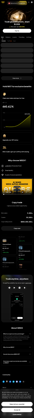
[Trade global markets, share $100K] (17, 12)
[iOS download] (19, 288)
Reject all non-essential (17, 404)
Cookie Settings (17, 414)
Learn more (28, 283)
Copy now (17, 228)
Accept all (17, 410)
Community (6, 375)
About (4, 387)
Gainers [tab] (8, 37)
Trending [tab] (21, 37)
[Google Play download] (14, 288)
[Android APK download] (24, 288)
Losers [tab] (14, 37)
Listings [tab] (28, 37)
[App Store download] (9, 288)
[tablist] (17, 37)
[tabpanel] (17, 41)
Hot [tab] (2, 37)
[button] (9, 236)
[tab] (3, 41)
